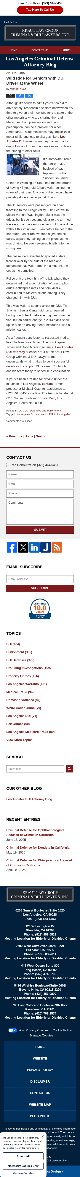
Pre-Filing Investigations (28, 668)
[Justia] (45, 547)
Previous (14, 436)
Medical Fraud (20, 692)
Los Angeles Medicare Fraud (30, 732)
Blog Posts (40, 1116)
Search (69, 768)
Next (40, 436)
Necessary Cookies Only (23, 1166)
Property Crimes (22, 676)
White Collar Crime (23, 708)
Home (13, 50)
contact (48, 384)
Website (40, 1058)
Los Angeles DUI (21, 716)
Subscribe (40, 588)
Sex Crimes (18, 724)
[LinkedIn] (34, 547)
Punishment (54, 410)
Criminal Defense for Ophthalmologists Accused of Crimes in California (35, 832)
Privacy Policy (40, 1070)
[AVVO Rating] (39, 609)
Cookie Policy (62, 1030)
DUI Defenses (33, 410)
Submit (40, 529)
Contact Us (39, 50)
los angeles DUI (26, 414)
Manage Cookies (41, 1035)
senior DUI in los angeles (56, 414)
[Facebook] (11, 547)
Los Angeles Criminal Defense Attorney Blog (40, 31)
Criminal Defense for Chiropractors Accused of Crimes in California (39, 863)
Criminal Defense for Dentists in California (37, 847)
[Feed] (56, 547)
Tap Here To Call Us (40, 9)
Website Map (40, 1104)
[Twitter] (23, 547)
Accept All (23, 1156)
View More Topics (19, 740)
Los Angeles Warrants (26, 684)
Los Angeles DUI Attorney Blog (29, 799)
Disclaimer (40, 1081)
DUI (21, 410)
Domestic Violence (23, 700)
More (67, 50)
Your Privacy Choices (34, 1030)
